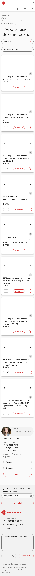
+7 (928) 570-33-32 (10, 450)
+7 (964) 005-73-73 (10, 445)
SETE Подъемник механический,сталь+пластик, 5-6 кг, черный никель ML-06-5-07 (16, 240)
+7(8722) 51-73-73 (14, 521)
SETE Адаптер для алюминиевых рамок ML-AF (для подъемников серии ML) (16, 280)
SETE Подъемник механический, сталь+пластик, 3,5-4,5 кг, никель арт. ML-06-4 (16, 158)
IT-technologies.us (19, 564)
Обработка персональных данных (13, 567)
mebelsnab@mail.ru (15, 525)
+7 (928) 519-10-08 (10, 448)
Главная (4, 15)
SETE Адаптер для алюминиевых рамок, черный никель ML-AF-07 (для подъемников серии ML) (16, 403)
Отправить (17, 474)
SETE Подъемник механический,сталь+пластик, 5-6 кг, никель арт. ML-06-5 (16, 199)
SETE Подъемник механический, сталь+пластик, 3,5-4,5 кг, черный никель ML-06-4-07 (16, 362)
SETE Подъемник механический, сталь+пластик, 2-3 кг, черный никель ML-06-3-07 (16, 321)
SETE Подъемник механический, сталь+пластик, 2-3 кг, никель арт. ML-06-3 (16, 117)
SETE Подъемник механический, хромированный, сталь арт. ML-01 (16, 78)
